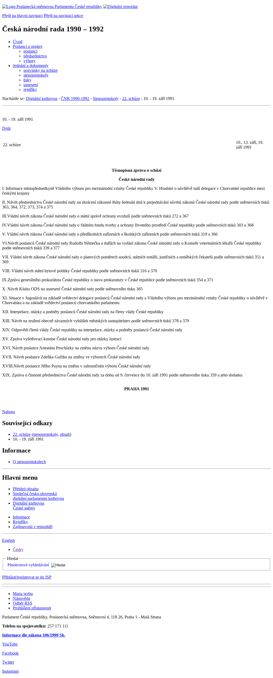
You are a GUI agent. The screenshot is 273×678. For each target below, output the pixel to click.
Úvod (17, 41)
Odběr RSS (22, 603)
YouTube (10, 644)
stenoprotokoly (36, 75)
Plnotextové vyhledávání (28, 565)
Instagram (10, 671)
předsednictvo (35, 56)
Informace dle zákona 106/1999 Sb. (33, 635)
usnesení (30, 84)
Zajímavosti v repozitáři (33, 526)
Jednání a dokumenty (31, 65)
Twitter (8, 662)
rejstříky (30, 89)
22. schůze (131, 98)
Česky (18, 549)
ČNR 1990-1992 (75, 98)
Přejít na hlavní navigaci (22, 15)
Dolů (6, 128)
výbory (29, 60)
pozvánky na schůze (40, 70)
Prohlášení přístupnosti (32, 608)
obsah (65, 434)
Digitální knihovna (41, 98)
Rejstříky (20, 522)
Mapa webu (23, 593)
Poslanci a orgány (28, 46)
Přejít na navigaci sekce (63, 15)
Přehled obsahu (26, 489)
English (8, 540)
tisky (27, 80)
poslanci (30, 51)
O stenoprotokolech (29, 461)
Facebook (10, 653)
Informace (21, 517)
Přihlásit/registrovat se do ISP (26, 577)
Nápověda (21, 598)
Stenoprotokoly (106, 98)
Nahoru (8, 411)
